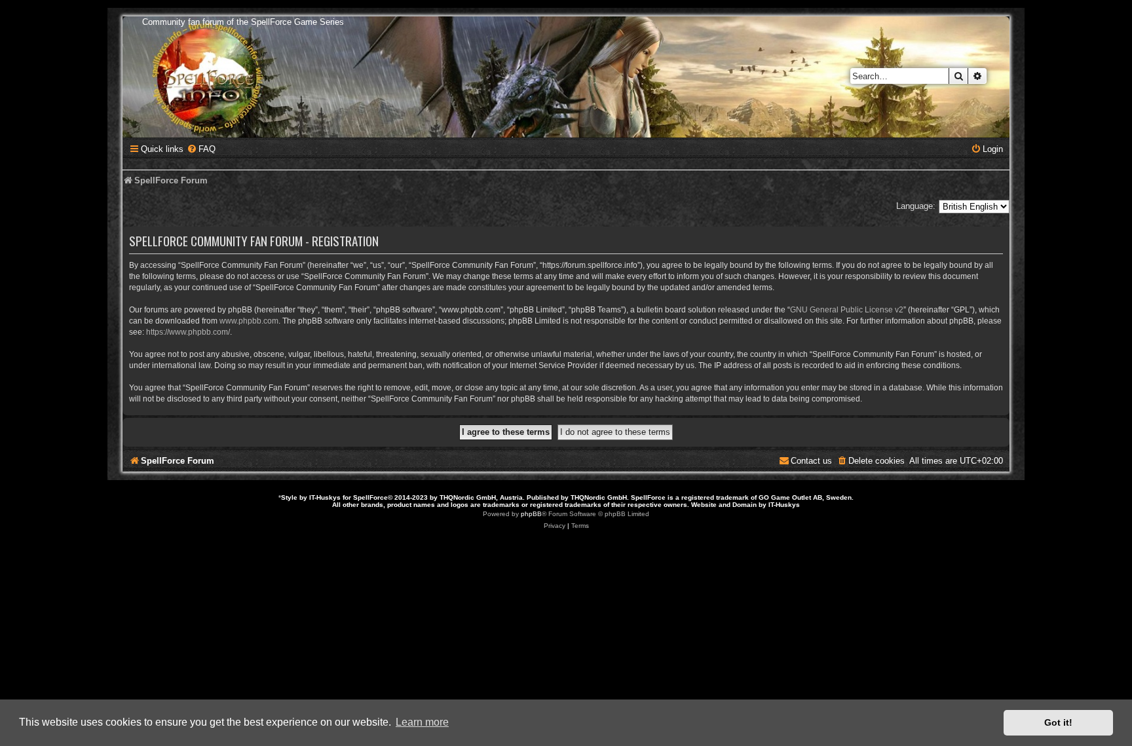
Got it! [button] (1058, 722)
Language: (915, 206)
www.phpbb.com (248, 321)
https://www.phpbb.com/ (188, 332)
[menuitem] (201, 149)
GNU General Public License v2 (846, 309)
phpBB (531, 513)
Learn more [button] (422, 722)
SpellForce (370, 497)
